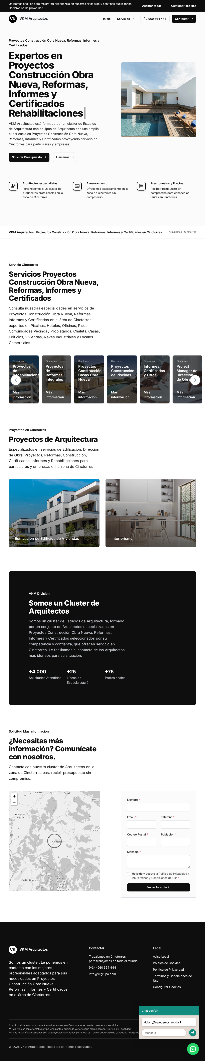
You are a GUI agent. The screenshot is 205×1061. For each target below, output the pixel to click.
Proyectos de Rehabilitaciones (27, 370)
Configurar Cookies (167, 987)
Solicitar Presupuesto (27, 157)
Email (132, 817)
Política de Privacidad (173, 873)
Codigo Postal (137, 834)
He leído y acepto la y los (161, 875)
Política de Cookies (166, 963)
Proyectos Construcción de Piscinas (122, 370)
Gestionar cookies (183, 5)
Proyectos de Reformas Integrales (54, 372)
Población (168, 834)
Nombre (133, 799)
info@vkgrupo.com (102, 974)
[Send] (192, 1032)
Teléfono (168, 817)
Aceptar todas (152, 5)
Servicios (123, 18)
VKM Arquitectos (33, 18)
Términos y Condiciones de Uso (156, 877)
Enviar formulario (159, 887)
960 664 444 (157, 18)
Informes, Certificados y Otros (154, 370)
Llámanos (62, 157)
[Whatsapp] (193, 1049)
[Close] (194, 1010)
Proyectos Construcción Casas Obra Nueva (89, 372)
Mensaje (134, 851)
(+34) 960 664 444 (102, 967)
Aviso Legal (161, 956)
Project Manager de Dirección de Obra (187, 372)
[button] (195, 380)
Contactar (182, 18)
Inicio (107, 18)
